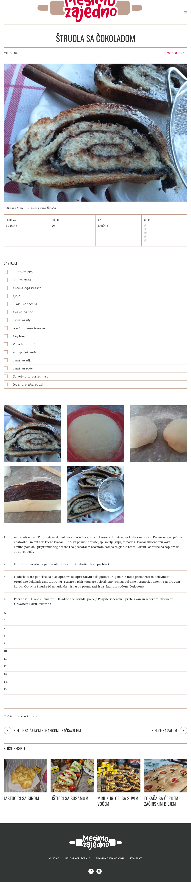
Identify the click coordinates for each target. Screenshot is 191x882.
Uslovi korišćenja (77, 858)
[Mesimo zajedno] (95, 842)
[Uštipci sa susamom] (72, 775)
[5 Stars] (145, 225)
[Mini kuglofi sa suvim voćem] (118, 775)
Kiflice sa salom (164, 730)
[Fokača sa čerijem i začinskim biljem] (165, 775)
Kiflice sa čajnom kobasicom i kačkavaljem (47, 730)
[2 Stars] (145, 236)
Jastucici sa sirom (21, 798)
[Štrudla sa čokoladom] (95, 133)
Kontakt (136, 858)
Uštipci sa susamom (69, 798)
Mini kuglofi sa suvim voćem (117, 801)
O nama (54, 858)
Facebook (23, 716)
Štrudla (51, 208)
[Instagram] (99, 871)
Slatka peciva (38, 208)
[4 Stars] (145, 229)
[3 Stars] (145, 233)
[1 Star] (145, 240)
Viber (36, 716)
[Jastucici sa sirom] (25, 775)
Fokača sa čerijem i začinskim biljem (162, 801)
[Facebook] (91, 871)
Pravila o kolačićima (110, 858)
